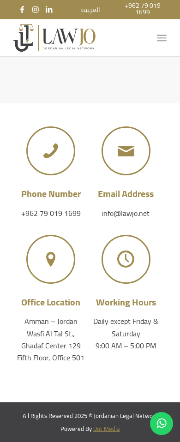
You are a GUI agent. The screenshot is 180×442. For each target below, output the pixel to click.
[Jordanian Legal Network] (74, 37)
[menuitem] (91, 9)
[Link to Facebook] (22, 9)
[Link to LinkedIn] (48, 9)
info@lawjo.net (126, 213)
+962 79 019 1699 (51, 213)
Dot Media (106, 428)
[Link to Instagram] (35, 9)
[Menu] (162, 38)
